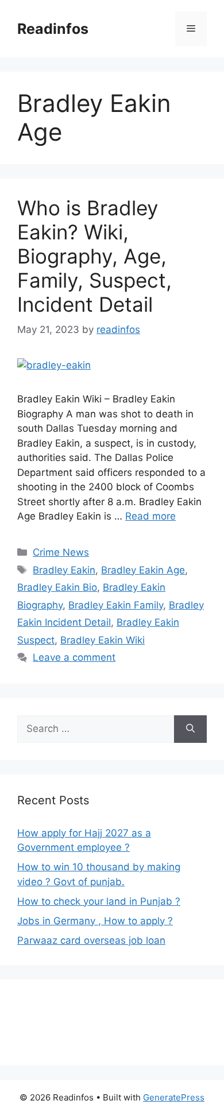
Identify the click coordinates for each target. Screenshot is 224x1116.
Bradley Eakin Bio (57, 587)
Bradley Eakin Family (115, 605)
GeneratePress (173, 1097)
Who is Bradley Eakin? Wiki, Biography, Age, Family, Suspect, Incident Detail (94, 256)
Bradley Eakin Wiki (102, 640)
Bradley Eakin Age (143, 570)
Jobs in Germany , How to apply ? (95, 921)
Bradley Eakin (64, 570)
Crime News (61, 552)
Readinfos (52, 28)
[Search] (190, 729)
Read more (150, 516)
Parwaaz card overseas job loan (91, 940)
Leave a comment (74, 657)
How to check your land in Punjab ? (98, 901)
